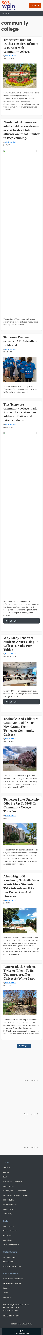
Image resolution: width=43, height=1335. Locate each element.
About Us (6, 1168)
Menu (7, 13)
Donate (35, 5)
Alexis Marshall (10, 142)
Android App (7, 1240)
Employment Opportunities (12, 1181)
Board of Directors (10, 1204)
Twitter (5, 1293)
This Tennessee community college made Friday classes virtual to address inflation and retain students (20, 412)
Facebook (6, 1288)
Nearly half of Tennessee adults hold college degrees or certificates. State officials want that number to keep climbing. (21, 130)
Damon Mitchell (10, 654)
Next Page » (23, 1046)
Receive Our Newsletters (12, 1283)
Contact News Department (13, 1279)
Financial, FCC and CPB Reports (14, 1191)
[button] (5, 620)
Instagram (7, 1297)
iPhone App (7, 1235)
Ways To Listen (8, 1226)
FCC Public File (8, 1200)
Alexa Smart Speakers (11, 1245)
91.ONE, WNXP (8, 1262)
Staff (5, 1177)
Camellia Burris (10, 56)
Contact (6, 1172)
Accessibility (7, 1214)
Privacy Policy (8, 1209)
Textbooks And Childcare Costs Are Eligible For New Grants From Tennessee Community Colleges (20, 726)
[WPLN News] (8, 5)
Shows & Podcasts (10, 1231)
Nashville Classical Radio (12, 1266)
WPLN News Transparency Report (15, 1195)
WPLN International (10, 1257)
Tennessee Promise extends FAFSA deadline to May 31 (20, 341)
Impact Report (8, 1186)
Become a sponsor (31, 1080)
